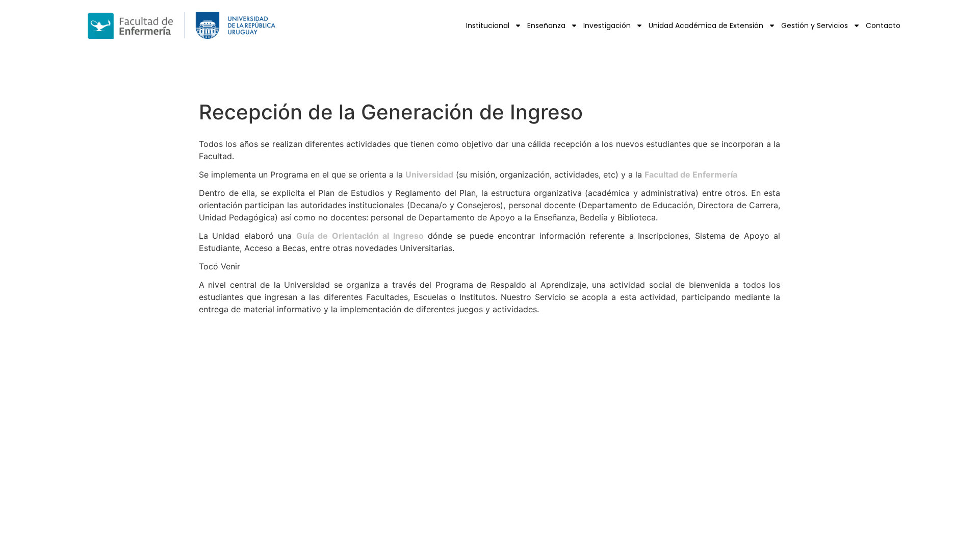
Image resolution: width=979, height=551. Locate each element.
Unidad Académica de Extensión (706, 25)
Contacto (883, 25)
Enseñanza (546, 25)
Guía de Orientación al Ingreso (360, 236)
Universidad (429, 174)
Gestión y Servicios (814, 25)
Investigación (607, 25)
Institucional (487, 25)
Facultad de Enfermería (691, 174)
